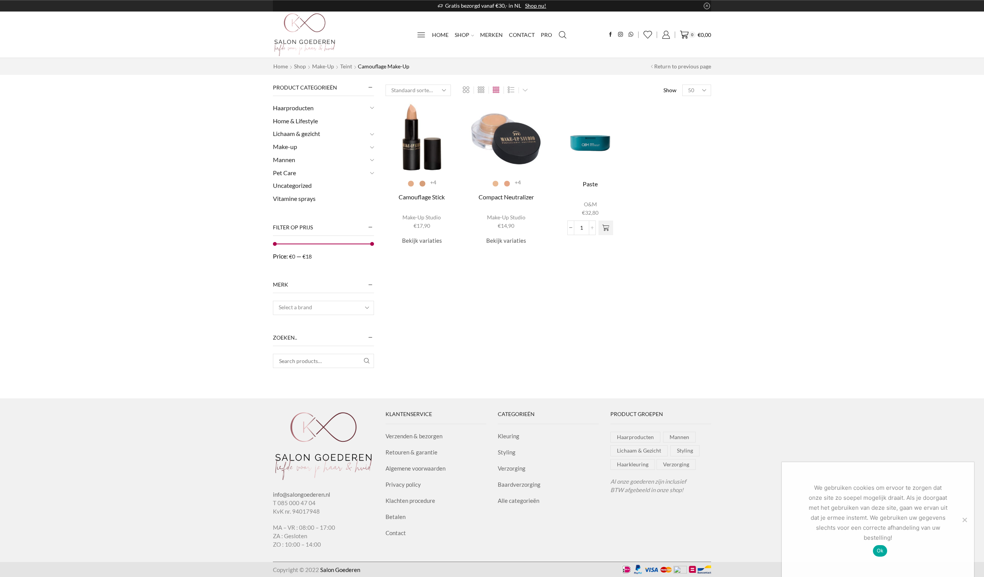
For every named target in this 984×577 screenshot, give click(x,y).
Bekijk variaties (422, 240)
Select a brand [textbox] (295, 307)
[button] (605, 228)
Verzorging (511, 468)
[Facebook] (610, 35)
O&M (590, 204)
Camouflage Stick (422, 197)
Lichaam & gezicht (296, 133)
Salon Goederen (340, 569)
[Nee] (964, 520)
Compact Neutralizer (506, 197)
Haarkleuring (632, 464)
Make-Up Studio (421, 217)
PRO (546, 35)
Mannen (284, 159)
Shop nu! (535, 5)
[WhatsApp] (630, 35)
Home (440, 35)
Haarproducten (293, 107)
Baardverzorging (519, 484)
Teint (346, 66)
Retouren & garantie (411, 452)
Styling (506, 452)
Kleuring (508, 436)
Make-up (323, 66)
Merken (491, 35)
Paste (590, 183)
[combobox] (323, 308)
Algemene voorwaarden (415, 468)
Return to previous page (682, 66)
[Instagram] (620, 35)
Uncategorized (292, 185)
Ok (880, 550)
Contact (522, 35)
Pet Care (284, 172)
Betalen (396, 516)
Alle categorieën (518, 500)
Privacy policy (403, 484)
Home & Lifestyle (295, 120)
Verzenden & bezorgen (414, 436)
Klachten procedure (410, 500)
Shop (462, 35)
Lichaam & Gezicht (639, 450)
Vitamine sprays (294, 198)
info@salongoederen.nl (301, 494)
